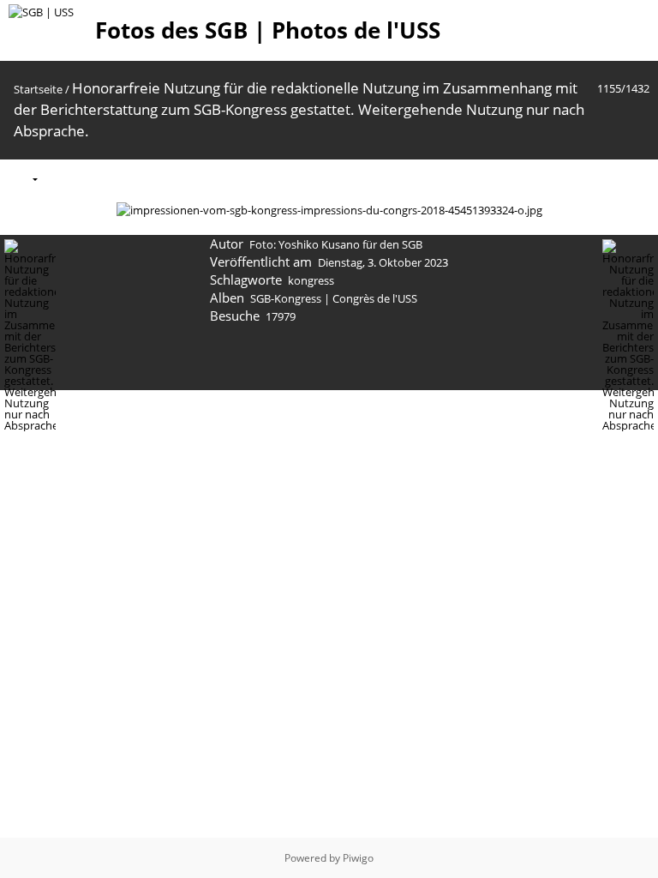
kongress (311, 280)
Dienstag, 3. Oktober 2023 (383, 262)
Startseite (38, 89)
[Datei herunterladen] (134, 178)
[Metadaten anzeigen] (98, 178)
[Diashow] (62, 178)
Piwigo (358, 858)
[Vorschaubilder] (563, 178)
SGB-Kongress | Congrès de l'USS (333, 298)
